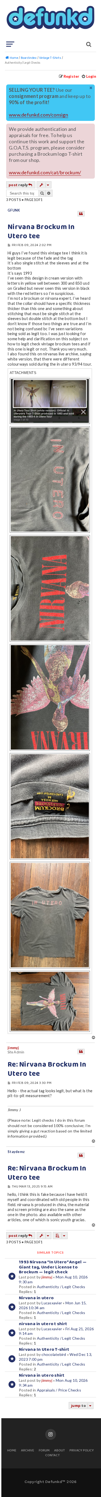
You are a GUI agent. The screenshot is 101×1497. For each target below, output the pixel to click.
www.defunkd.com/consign (38, 115)
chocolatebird (53, 1354)
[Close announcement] (91, 88)
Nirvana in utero (36, 1298)
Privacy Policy (81, 1450)
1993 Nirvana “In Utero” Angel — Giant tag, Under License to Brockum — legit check (52, 1267)
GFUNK (14, 210)
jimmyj (13, 1048)
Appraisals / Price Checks (59, 1390)
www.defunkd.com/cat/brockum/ (45, 172)
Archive (27, 1450)
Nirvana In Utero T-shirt (44, 1349)
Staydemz (16, 1152)
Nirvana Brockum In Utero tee (41, 232)
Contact (52, 1455)
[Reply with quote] (81, 213)
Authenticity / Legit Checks (61, 1286)
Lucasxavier (51, 1303)
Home (11, 1450)
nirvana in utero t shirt (43, 1324)
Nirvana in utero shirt (42, 1375)
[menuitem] (88, 76)
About (59, 1450)
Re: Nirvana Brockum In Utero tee (47, 1069)
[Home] (50, 20)
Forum (44, 1450)
